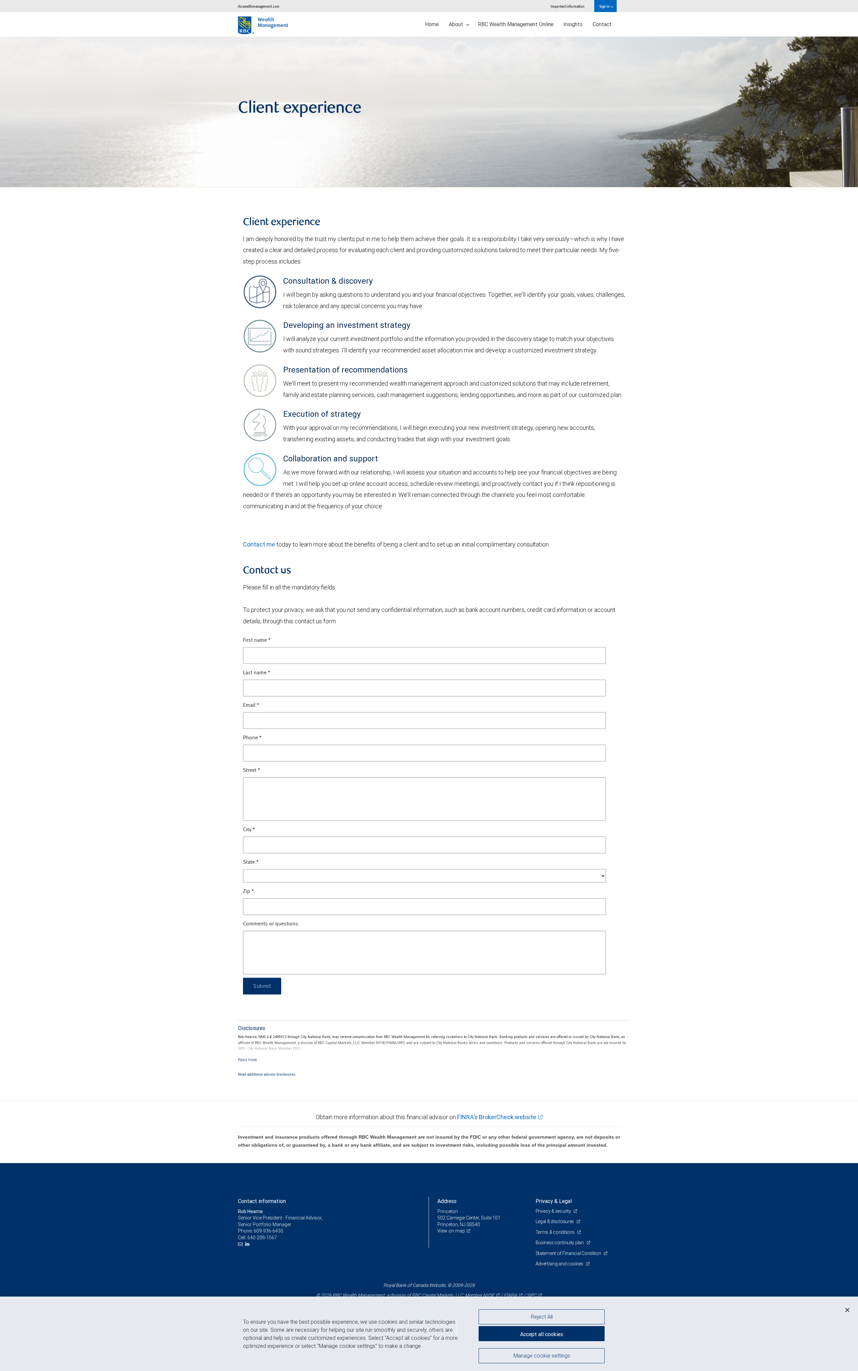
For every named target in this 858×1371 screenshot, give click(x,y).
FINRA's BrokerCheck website (496, 1117)
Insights (573, 24)
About (457, 24)
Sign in (604, 6)
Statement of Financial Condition (569, 1253)
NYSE (488, 1295)
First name (257, 640)
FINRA (510, 1295)
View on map (451, 1231)
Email (251, 705)
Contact (602, 24)
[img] (429, 112)
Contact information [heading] (262, 1201)
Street (251, 770)
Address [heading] (446, 1201)
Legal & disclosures (555, 1221)
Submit (262, 986)
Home (432, 24)
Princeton (447, 1211)
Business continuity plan (560, 1243)
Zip (248, 891)
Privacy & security (554, 1211)
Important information (568, 6)
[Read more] (247, 1059)
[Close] (847, 1310)
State (251, 862)
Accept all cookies (541, 1334)
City (249, 830)
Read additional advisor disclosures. (267, 1074)
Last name (256, 673)
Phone (252, 738)
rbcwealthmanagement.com (259, 6)
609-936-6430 (268, 1231)
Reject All (542, 1316)
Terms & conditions (556, 1232)
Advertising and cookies (560, 1264)
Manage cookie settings (541, 1355)
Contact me (259, 544)
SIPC (532, 1295)
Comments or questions (270, 924)
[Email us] (241, 1244)
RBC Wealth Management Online (515, 24)
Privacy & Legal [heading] (554, 1201)
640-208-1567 (262, 1238)
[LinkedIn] (248, 1244)
